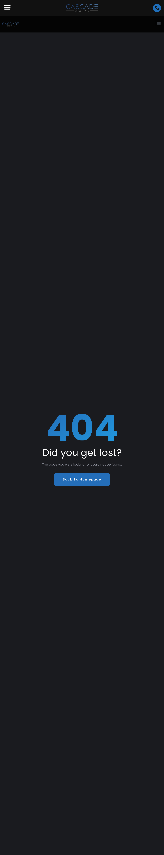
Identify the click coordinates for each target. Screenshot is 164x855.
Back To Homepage (82, 479)
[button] (158, 23)
